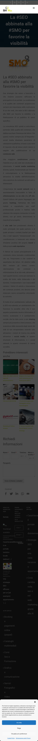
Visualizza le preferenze (19, 734)
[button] (35, 702)
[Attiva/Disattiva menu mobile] (34, 8)
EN (14, 2)
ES (27, 2)
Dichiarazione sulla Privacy (23, 738)
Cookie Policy (11, 738)
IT (10, 2)
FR (19, 2)
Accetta (19, 722)
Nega (19, 728)
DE (23, 2)
